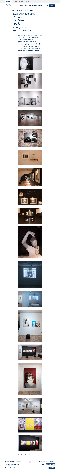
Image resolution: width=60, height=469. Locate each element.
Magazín (8, 1)
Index (21, 5)
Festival (21, 1)
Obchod (15, 1)
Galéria (27, 1)
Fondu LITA (52, 465)
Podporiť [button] (52, 5)
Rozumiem (52, 467)
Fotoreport (35, 5)
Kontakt (40, 5)
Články (29, 5)
